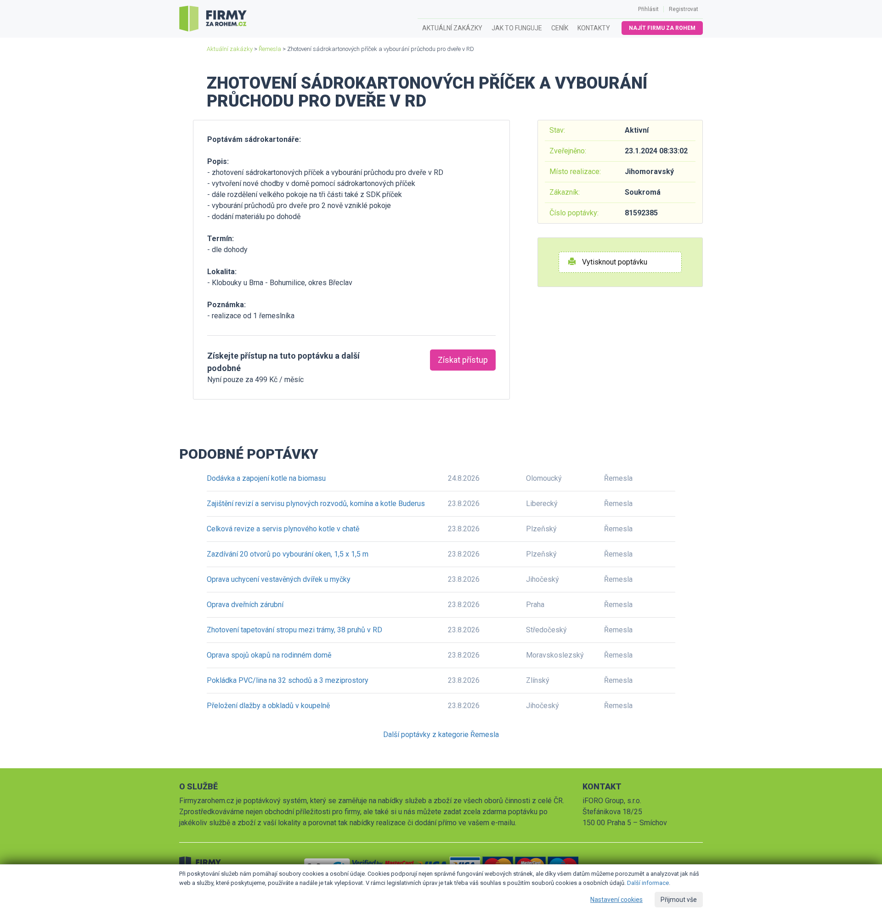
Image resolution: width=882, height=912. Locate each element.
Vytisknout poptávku (613, 262)
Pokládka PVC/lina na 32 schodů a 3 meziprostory (287, 680)
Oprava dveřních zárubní (245, 604)
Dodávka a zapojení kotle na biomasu (266, 478)
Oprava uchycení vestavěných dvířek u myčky (279, 579)
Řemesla (270, 48)
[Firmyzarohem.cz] (213, 19)
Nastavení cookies (616, 899)
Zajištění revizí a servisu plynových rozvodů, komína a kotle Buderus (316, 503)
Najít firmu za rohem (662, 28)
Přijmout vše (679, 899)
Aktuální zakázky (452, 28)
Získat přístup (463, 360)
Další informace (648, 882)
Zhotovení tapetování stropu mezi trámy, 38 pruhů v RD (294, 629)
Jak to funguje (517, 28)
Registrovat (683, 9)
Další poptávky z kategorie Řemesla (441, 734)
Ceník (559, 28)
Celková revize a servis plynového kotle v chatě (283, 528)
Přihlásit (648, 9)
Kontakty (593, 28)
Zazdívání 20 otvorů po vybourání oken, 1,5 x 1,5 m (287, 554)
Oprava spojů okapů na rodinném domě (269, 655)
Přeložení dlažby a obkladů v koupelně (268, 705)
